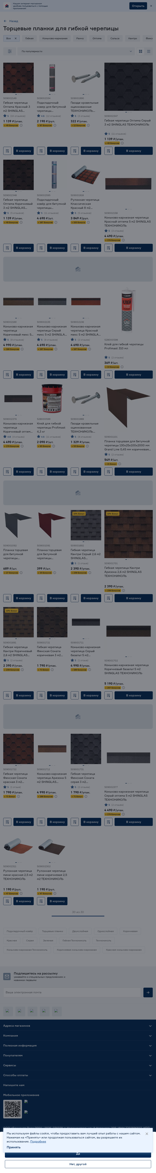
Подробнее (38, 1141)
